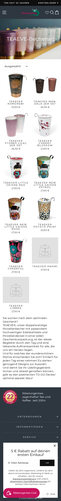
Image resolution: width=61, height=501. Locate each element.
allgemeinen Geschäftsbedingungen (28, 481)
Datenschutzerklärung (24, 479)
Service (29, 437)
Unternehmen (29, 416)
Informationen (29, 427)
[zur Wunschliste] (47, 12)
